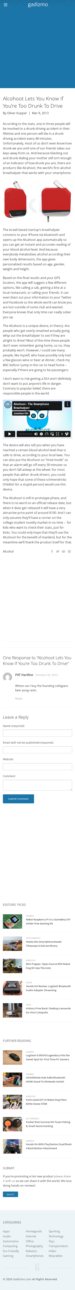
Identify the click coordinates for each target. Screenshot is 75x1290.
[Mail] (69, 551)
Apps (6, 1231)
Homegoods (34, 1231)
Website (8, 759)
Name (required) (13, 726)
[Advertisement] (37, 48)
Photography (33, 938)
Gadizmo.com (22, 1279)
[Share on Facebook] (52, 551)
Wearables (55, 1256)
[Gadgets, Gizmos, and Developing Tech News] (38, 4)
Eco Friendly (32, 1118)
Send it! (10, 1194)
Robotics (31, 960)
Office (30, 1241)
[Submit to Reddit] (63, 551)
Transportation (58, 1246)
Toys (28, 1004)
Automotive (10, 1241)
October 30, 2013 (46, 675)
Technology (56, 1236)
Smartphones (34, 1256)
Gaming (30, 915)
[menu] (7, 5)
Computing (10, 1246)
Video (52, 1251)
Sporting (54, 1231)
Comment (9, 776)
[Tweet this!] (58, 551)
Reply (18, 698)
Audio (29, 982)
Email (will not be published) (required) (28, 742)
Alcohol (8, 551)
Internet (31, 1236)
